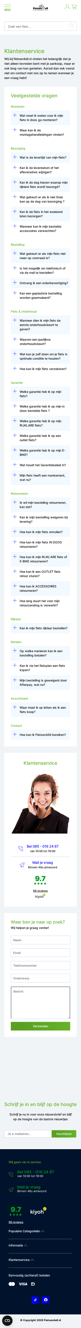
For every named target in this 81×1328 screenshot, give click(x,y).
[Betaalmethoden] (12, 1285)
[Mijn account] (67, 9)
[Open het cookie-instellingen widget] (7, 1320)
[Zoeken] (71, 26)
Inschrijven (64, 1134)
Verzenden (40, 1026)
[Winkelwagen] (74, 9)
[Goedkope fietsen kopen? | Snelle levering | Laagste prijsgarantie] (40, 10)
